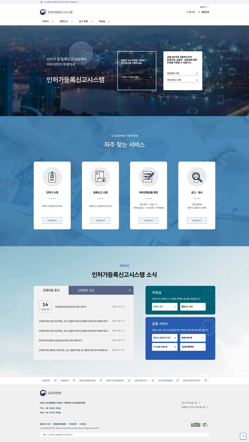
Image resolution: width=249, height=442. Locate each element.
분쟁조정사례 (186, 338)
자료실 (102, 21)
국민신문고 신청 (174, 80)
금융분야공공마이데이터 (191, 380)
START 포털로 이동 (129, 77)
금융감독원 (65, 380)
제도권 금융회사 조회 (161, 338)
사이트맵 (82, 424)
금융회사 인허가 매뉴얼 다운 (193, 407)
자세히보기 (52, 220)
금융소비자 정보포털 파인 (115, 380)
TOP (243, 436)
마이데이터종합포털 (165, 380)
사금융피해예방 (187, 347)
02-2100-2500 (53, 408)
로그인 (192, 12)
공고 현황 (83, 21)
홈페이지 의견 (45, 424)
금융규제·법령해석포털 (87, 380)
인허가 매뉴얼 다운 (189, 403)
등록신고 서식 (187, 306)
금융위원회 (46, 380)
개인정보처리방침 (59, 424)
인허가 (46, 21)
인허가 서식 (158, 306)
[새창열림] (195, 424)
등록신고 (64, 21)
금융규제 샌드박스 (141, 380)
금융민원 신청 (173, 73)
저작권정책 (72, 424)
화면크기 (203, 7)
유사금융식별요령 (160, 347)
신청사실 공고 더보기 (129, 290)
